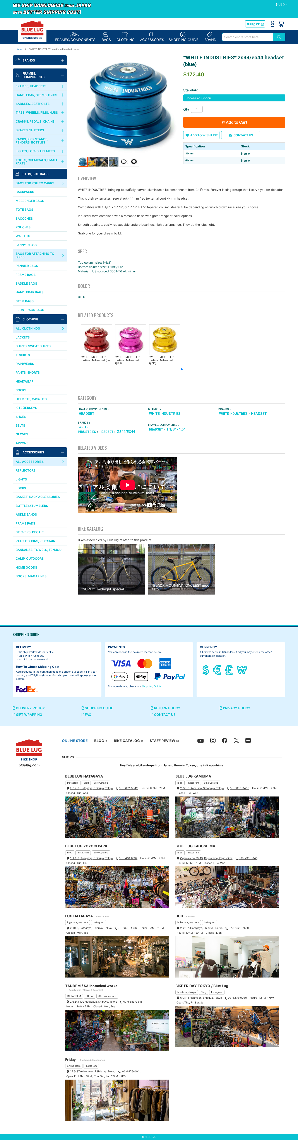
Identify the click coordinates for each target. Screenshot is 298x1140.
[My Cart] (281, 23)
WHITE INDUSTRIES (164, 414)
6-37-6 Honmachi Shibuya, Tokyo (201, 997)
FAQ (87, 715)
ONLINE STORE (75, 740)
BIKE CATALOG (127, 740)
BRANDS (153, 409)
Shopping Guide (151, 686)
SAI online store (107, 996)
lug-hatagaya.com (77, 922)
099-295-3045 (248, 858)
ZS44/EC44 (126, 432)
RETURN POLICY (166, 708)
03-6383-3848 (132, 1001)
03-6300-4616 (127, 928)
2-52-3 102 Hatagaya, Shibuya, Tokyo (93, 1001)
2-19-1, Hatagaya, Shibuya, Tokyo (91, 928)
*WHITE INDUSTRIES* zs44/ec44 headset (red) (96, 359)
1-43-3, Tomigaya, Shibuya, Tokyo (91, 858)
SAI (91, 996)
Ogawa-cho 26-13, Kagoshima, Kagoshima (206, 858)
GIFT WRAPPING (28, 715)
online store (73, 1065)
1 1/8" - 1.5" (175, 429)
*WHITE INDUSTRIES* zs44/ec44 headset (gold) (161, 360)
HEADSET (86, 414)
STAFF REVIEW (162, 740)
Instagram (73, 782)
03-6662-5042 (128, 788)
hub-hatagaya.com (188, 922)
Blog (86, 782)
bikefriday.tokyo (186, 992)
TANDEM (76, 996)
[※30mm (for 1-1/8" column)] (129, 105)
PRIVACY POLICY (236, 708)
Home (19, 49)
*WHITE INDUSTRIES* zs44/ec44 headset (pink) (127, 360)
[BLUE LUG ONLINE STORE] (32, 30)
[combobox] (247, 37)
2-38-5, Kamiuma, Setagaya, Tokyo (202, 788)
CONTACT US (164, 715)
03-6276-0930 (237, 997)
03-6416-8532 (128, 858)
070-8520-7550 (239, 928)
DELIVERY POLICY (30, 708)
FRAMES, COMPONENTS (92, 409)
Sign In (272, 24)
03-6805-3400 (239, 788)
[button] (282, 4)
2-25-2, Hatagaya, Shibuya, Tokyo (201, 928)
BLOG (99, 740)
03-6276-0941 (131, 1071)
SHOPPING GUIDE (98, 708)
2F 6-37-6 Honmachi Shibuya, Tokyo (92, 1071)
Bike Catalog (101, 782)
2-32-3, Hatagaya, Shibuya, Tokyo (91, 788)
